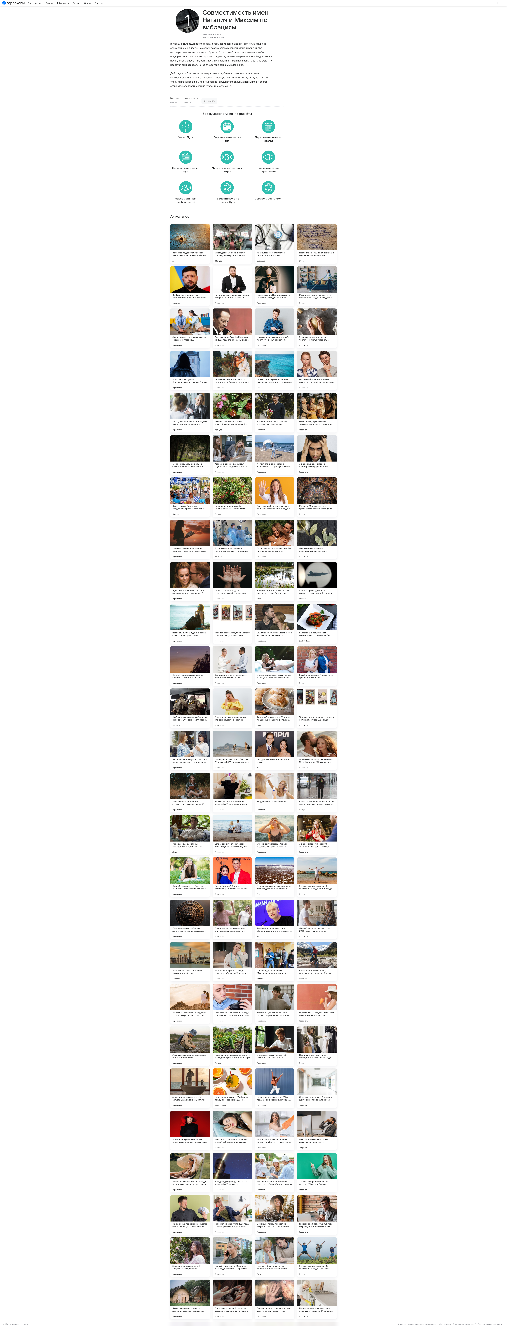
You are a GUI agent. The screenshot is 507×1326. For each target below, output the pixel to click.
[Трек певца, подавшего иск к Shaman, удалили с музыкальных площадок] (274, 919)
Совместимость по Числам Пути (227, 200)
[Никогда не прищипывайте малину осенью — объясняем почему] (232, 497)
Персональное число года (185, 170)
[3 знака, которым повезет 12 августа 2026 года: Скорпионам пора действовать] (274, 1215)
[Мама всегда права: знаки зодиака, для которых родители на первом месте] (317, 413)
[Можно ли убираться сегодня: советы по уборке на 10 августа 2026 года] (274, 1004)
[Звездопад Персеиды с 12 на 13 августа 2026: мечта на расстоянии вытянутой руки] (232, 1172)
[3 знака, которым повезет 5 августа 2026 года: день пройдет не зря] (317, 877)
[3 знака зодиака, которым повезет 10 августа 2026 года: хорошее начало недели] (274, 666)
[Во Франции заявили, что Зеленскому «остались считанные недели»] (190, 286)
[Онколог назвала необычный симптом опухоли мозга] (317, 1130)
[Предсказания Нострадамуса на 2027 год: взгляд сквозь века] (274, 286)
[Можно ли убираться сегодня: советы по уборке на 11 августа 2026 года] (232, 961)
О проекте (402, 1324)
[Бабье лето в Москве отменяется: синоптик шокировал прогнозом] (317, 792)
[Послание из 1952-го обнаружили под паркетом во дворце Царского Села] (317, 244)
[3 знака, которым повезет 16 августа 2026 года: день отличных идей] (190, 1088)
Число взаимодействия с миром (227, 170)
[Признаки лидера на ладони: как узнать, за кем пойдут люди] (274, 1299)
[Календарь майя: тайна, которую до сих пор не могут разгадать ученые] (190, 919)
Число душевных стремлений (268, 170)
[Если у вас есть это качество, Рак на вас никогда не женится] (190, 413)
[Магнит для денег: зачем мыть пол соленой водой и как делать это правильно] (317, 286)
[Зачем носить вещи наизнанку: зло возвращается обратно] (232, 708)
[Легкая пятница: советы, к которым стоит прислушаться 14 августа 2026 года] (274, 455)
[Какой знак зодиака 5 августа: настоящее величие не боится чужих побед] (317, 961)
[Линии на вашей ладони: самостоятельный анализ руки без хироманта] (232, 581)
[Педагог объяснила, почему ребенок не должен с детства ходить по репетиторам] (274, 1257)
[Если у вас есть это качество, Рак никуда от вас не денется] (274, 539)
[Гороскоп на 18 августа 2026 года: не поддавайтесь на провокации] (190, 750)
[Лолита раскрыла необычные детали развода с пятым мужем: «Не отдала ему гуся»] (190, 1130)
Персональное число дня (227, 139)
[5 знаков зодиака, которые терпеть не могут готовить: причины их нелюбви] (317, 328)
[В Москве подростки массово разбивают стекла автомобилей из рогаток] (190, 244)
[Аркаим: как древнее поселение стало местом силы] (190, 1046)
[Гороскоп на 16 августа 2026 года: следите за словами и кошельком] (232, 1004)
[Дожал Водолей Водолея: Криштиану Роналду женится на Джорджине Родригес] (232, 877)
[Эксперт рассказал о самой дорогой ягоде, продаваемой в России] (232, 413)
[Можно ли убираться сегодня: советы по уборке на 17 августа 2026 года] (317, 1299)
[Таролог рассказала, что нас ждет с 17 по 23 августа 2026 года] (317, 708)
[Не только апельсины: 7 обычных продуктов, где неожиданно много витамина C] (232, 1088)
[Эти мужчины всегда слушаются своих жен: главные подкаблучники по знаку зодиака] (190, 328)
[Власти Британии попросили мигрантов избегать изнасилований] (190, 961)
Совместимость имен (268, 198)
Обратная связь (444, 1324)
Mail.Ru (5, 1324)
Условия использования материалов (422, 1324)
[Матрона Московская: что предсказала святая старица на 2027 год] (317, 497)
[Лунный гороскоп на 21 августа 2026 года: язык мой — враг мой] (232, 1257)
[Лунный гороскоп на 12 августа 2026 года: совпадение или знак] (190, 877)
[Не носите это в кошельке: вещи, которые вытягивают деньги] (232, 286)
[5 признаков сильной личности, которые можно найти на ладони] (232, 1299)
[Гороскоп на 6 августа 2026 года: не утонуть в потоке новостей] (317, 1215)
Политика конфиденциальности (490, 1324)
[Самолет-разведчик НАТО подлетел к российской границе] (317, 581)
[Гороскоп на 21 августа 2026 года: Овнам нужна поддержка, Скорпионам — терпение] (317, 1004)
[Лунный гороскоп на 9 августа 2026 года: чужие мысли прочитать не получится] (317, 919)
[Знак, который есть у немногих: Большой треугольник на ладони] (274, 497)
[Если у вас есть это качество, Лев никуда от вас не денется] (274, 624)
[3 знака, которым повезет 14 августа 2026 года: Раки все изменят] (317, 1172)
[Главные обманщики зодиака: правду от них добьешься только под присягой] (317, 370)
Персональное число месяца (268, 139)
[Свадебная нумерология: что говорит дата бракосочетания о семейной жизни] (232, 370)
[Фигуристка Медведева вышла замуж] (274, 750)
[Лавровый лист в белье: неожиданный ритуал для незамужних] (317, 539)
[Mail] (4, 3)
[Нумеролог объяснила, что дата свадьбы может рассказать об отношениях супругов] (190, 581)
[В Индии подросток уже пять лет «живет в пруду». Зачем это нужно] (274, 581)
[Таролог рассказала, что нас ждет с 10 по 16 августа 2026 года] (232, 624)
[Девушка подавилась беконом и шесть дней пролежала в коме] (317, 1088)
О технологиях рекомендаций (464, 1324)
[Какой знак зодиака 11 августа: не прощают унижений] (317, 666)
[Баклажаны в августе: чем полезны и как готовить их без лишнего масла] (317, 624)
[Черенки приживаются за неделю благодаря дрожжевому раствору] (232, 1046)
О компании (14, 1324)
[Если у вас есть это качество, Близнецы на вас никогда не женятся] (232, 919)
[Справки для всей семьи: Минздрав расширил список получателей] (274, 961)
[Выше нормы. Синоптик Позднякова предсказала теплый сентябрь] (190, 497)
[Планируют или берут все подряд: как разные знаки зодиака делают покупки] (317, 1046)
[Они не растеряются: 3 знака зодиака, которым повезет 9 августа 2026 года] (274, 835)
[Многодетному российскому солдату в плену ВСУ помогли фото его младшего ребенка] (232, 244)
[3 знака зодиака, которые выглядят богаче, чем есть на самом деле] (190, 835)
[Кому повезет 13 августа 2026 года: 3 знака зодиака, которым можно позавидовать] (274, 1088)
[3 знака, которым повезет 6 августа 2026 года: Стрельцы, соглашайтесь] (317, 835)
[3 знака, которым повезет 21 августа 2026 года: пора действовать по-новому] (190, 1257)
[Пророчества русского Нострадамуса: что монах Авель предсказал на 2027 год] (190, 370)
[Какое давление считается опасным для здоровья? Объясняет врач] (274, 244)
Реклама (25, 1324)
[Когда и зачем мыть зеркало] (274, 792)
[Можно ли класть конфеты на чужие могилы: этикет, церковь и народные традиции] (190, 455)
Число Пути (185, 137)
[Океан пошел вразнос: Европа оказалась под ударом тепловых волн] (274, 370)
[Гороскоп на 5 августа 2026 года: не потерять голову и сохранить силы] (190, 1172)
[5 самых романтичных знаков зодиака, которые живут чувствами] (274, 413)
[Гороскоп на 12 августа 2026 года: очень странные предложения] (232, 1215)
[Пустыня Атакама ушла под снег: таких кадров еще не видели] (274, 877)
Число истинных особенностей (185, 200)
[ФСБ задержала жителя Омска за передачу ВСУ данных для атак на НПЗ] (190, 708)
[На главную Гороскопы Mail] (15, 3)
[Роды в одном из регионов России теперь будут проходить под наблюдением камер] (232, 539)
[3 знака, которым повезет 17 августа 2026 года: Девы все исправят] (317, 1257)
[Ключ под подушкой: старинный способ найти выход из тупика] (232, 1130)
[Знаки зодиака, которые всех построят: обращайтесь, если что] (274, 1172)
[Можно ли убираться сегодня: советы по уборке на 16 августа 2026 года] (274, 1130)
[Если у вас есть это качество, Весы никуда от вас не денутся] (232, 835)
